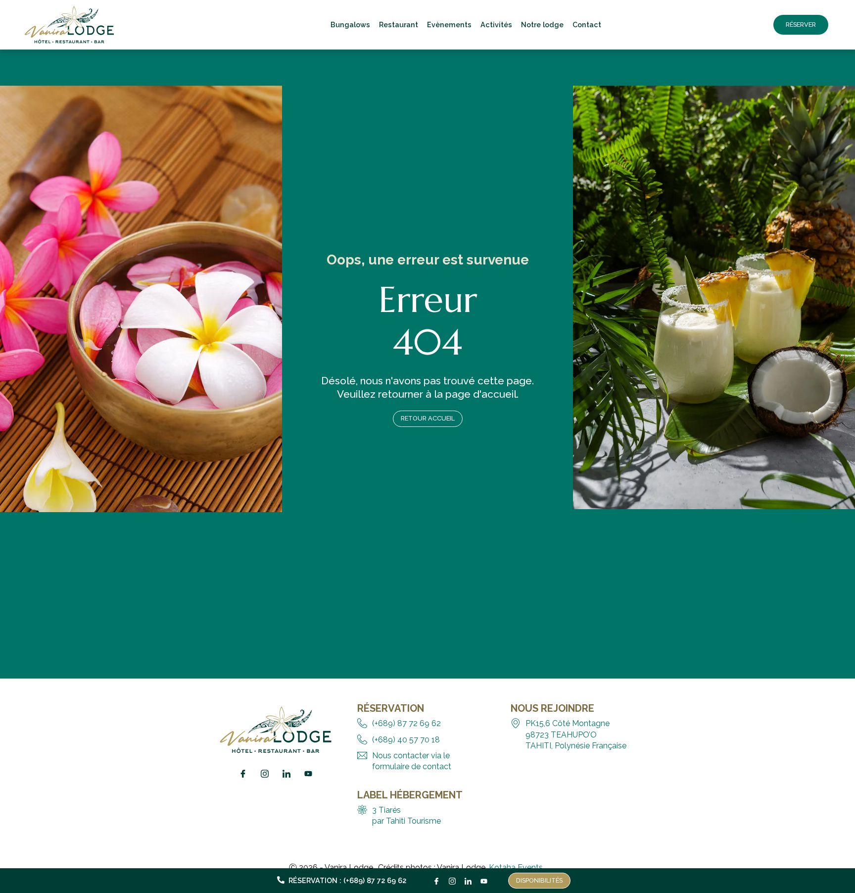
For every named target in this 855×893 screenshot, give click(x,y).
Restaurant (398, 24)
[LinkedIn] (468, 878)
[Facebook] (436, 878)
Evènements (449, 24)
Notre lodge (542, 24)
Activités (496, 24)
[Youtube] (484, 878)
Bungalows (350, 24)
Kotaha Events (516, 867)
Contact (586, 24)
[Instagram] (452, 878)
